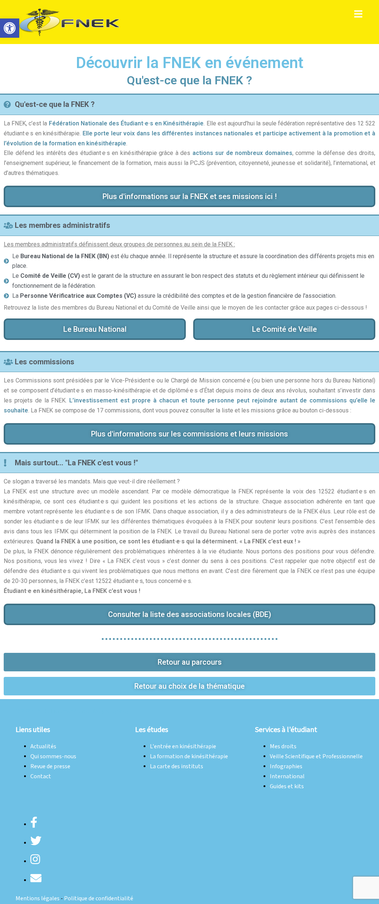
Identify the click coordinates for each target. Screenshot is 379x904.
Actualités (43, 746)
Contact (40, 776)
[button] (9, 28)
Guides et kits (287, 786)
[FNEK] (70, 22)
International (287, 776)
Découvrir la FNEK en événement (189, 63)
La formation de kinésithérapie (189, 756)
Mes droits (283, 746)
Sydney (120, 711)
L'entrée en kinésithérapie (183, 746)
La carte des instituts (176, 766)
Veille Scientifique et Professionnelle (316, 756)
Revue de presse (50, 766)
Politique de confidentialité (98, 899)
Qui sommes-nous (53, 756)
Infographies (286, 766)
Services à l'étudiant (286, 730)
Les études (151, 730)
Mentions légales (38, 899)
